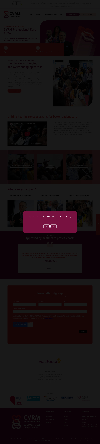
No (53, 226)
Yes (46, 226)
